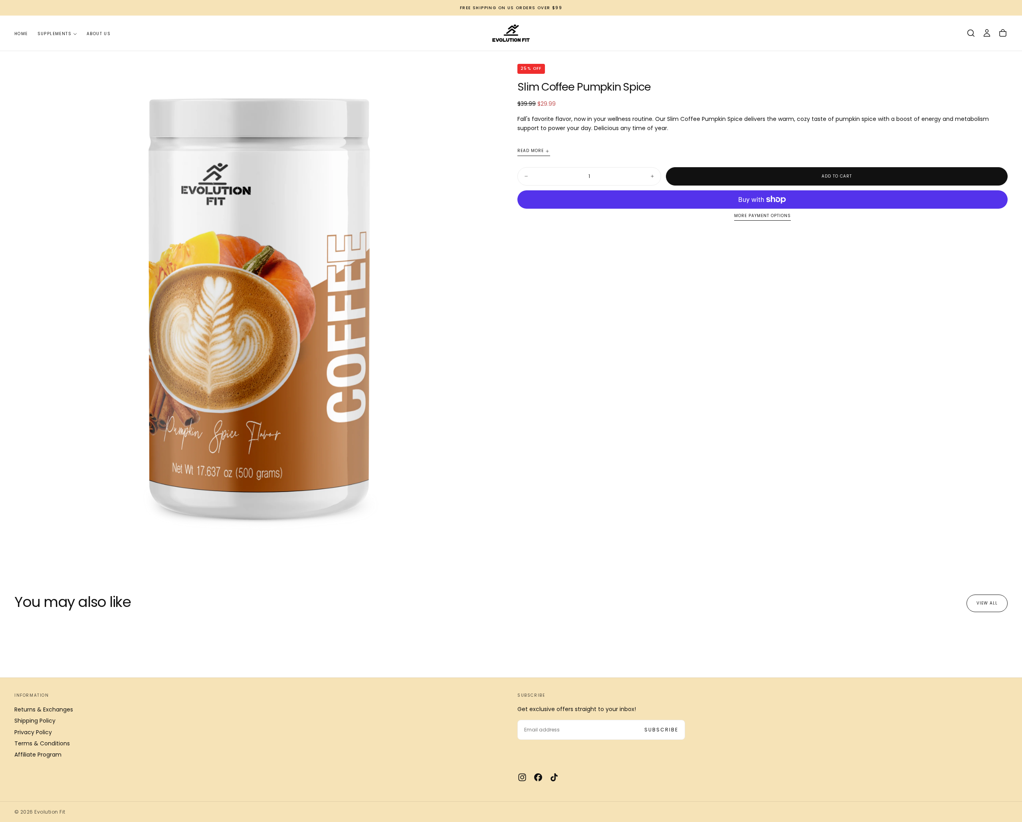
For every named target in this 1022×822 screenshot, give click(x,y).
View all (987, 603)
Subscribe (661, 729)
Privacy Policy (33, 732)
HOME (21, 34)
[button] (971, 33)
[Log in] (987, 33)
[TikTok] (554, 777)
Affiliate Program (37, 755)
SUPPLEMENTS (54, 34)
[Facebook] (538, 777)
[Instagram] (522, 777)
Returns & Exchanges (43, 709)
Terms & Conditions (42, 743)
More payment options (762, 216)
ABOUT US (99, 34)
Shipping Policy (34, 721)
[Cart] (1003, 33)
